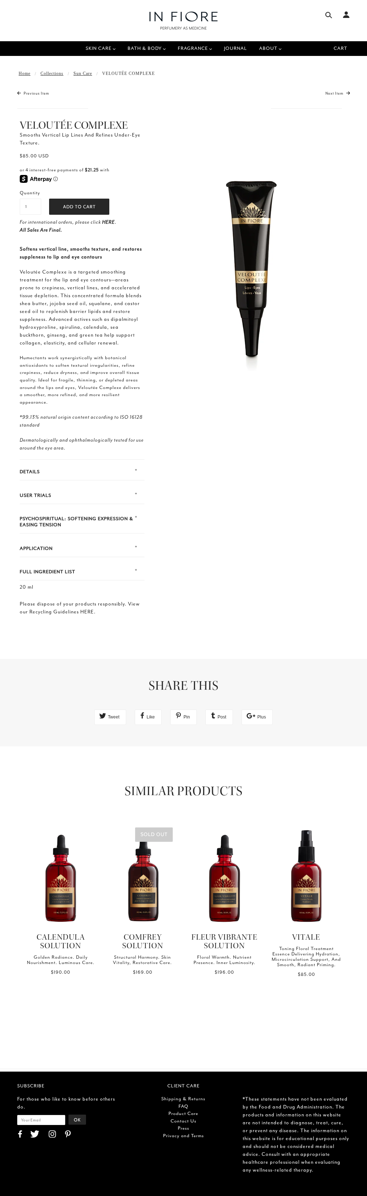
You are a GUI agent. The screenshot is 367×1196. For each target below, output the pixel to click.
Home (24, 73)
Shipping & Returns (183, 1099)
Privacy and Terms (183, 1136)
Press (183, 1128)
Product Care (183, 1113)
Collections (51, 73)
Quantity (30, 193)
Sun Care (82, 73)
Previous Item (36, 93)
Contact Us (183, 1121)
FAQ (183, 1106)
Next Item (334, 93)
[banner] (183, 20)
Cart (340, 48)
